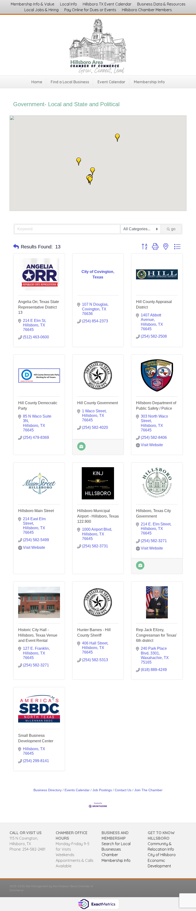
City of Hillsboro (162, 854)
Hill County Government (97, 403)
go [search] (173, 229)
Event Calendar (111, 81)
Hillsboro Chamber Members (147, 9)
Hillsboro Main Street (36, 511)
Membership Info (149, 81)
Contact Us (123, 790)
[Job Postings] (81, 449)
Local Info (68, 4)
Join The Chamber (148, 790)
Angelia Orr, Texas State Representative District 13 (38, 307)
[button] (90, 181)
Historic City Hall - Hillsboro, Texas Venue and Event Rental (37, 635)
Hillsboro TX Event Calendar (107, 4)
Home (36, 81)
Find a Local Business (70, 81)
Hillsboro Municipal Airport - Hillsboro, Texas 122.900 (98, 516)
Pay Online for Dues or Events (90, 9)
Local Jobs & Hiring (41, 9)
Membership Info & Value (32, 4)
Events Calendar (77, 790)
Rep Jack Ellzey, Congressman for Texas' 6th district (156, 635)
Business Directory (47, 790)
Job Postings (102, 790)
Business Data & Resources (161, 4)
